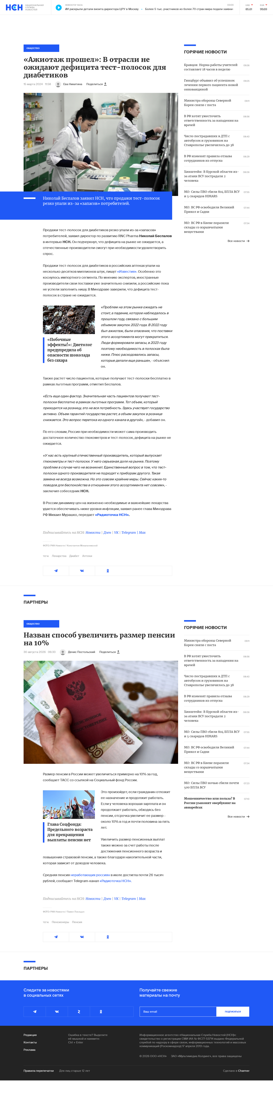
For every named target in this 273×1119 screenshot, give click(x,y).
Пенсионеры (60, 922)
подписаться (233, 1011)
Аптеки (87, 556)
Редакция (30, 1035)
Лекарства (59, 556)
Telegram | (130, 532)
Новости (93, 532)
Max (142, 532)
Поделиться (94, 84)
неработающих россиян (90, 875)
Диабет (74, 556)
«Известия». (127, 271)
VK (116, 532)
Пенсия (77, 922)
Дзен (107, 532)
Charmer (243, 1071)
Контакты (30, 1042)
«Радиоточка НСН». (116, 881)
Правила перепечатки (39, 1071)
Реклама (29, 1050)
